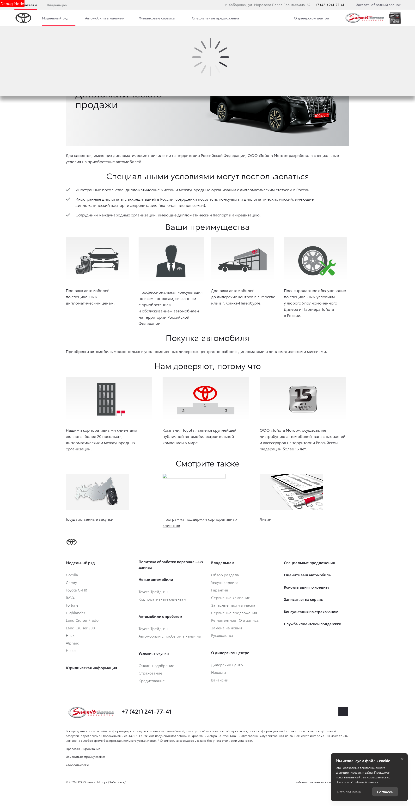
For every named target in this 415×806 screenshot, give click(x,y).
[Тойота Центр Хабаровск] (364, 18)
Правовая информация (83, 748)
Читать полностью (348, 791)
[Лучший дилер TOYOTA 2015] (395, 18)
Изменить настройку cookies (85, 756)
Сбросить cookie (77, 765)
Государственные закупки (89, 519)
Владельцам (57, 4)
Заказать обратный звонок (378, 4)
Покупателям (25, 4)
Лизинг (266, 519)
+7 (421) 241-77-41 (329, 4)
